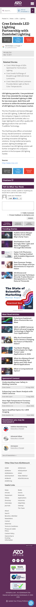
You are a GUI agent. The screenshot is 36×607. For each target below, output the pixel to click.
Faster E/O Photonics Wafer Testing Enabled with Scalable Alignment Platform (24, 255)
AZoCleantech (9, 476)
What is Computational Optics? (23, 370)
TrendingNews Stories (7, 223)
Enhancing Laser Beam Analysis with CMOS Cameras (17, 392)
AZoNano (8, 470)
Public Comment (28, 213)
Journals (7, 505)
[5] (7, 275)
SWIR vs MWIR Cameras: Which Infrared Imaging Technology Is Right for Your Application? (24, 330)
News (12, 19)
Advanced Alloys (16, 436)
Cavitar (8, 387)
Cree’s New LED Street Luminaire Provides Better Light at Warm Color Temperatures (18, 84)
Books (20, 490)
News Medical (22, 476)
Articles (7, 493)
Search (7, 513)
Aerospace (14, 446)
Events (20, 493)
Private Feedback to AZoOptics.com (21, 215)
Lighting (22, 19)
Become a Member (11, 516)
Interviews (8, 503)
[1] (7, 235)
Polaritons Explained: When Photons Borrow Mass (23, 320)
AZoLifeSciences (23, 478)
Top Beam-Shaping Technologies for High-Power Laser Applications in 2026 (23, 351)
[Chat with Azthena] (31, 603)
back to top (29, 545)
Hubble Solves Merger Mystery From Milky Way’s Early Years (23, 235)
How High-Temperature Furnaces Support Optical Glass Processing (16, 401)
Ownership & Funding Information (9, 538)
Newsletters (9, 518)
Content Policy (9, 533)
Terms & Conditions (11, 526)
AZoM (7, 468)
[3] (7, 254)
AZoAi (20, 473)
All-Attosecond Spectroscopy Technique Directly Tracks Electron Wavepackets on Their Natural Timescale (24, 277)
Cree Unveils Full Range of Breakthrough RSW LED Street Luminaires (17, 76)
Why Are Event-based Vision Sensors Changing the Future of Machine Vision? (24, 340)
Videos (7, 498)
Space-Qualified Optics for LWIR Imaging (15, 411)
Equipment (8, 495)
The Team (21, 508)
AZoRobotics (9, 473)
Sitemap (21, 505)
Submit (30, 218)
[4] (7, 265)
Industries (21, 500)
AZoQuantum (22, 470)
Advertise (8, 524)
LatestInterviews (29, 223)
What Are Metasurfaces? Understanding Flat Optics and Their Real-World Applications (24, 361)
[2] (7, 244)
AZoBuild (8, 478)
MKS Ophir (9, 397)
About (7, 511)
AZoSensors (22, 468)
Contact (7, 521)
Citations (7, 180)
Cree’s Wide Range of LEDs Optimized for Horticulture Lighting (16, 68)
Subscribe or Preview (17, 429)
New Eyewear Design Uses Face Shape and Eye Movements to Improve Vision (24, 265)
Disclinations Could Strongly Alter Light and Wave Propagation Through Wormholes (24, 244)
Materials (21, 495)
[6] (7, 371)
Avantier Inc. (10, 415)
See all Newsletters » (9, 455)
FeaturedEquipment (18, 223)
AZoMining (8, 481)
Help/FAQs (21, 503)
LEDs (16, 19)
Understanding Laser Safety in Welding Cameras (15, 383)
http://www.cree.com (10, 163)
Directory (8, 500)
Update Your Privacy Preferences (19, 601)
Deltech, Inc (9, 406)
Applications (22, 498)
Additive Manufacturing (19, 427)
